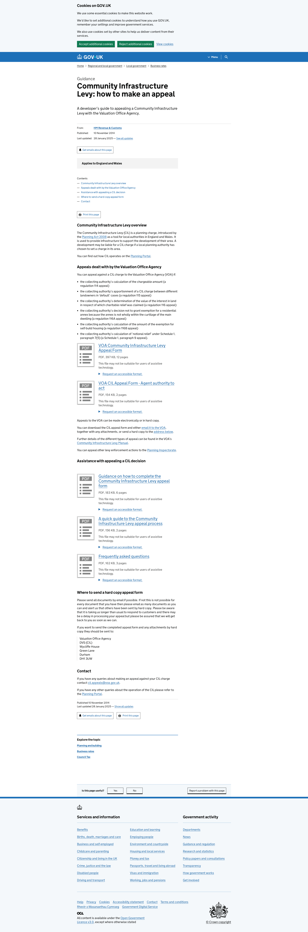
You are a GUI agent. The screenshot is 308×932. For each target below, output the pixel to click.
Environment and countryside (149, 844)
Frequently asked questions (123, 556)
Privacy (91, 902)
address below (163, 432)
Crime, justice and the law (94, 866)
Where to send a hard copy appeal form (102, 196)
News (187, 837)
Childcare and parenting (93, 851)
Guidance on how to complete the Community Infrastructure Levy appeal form (134, 480)
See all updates (124, 138)
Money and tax (139, 858)
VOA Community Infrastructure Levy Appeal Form (132, 348)
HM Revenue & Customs (108, 127)
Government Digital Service (140, 907)
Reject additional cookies (135, 44)
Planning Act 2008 (94, 237)
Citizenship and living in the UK (97, 858)
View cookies (164, 44)
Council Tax (83, 756)
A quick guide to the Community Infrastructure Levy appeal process (130, 521)
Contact (85, 201)
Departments (191, 829)
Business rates (158, 65)
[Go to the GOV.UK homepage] (90, 57)
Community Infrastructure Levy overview (103, 183)
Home (80, 65)
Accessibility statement (128, 902)
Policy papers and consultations (204, 858)
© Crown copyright (218, 922)
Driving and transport (91, 880)
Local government (136, 65)
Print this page (91, 214)
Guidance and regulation (199, 844)
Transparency (192, 866)
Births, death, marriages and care (99, 837)
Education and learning (145, 829)
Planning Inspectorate (161, 450)
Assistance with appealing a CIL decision (103, 192)
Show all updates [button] (124, 706)
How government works (198, 873)
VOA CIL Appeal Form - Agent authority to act (136, 385)
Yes (118, 790)
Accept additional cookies (96, 44)
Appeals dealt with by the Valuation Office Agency (108, 187)
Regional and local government (105, 65)
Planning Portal (140, 256)
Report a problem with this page (206, 790)
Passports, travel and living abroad (152, 866)
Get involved (191, 880)
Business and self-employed (95, 844)
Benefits (82, 829)
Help (80, 902)
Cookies (104, 902)
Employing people (141, 837)
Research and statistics (198, 851)
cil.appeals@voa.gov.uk (104, 683)
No (138, 790)
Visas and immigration (144, 873)
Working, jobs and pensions (148, 880)
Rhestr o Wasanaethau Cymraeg (98, 907)
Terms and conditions (174, 902)
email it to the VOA (153, 428)
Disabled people (87, 873)
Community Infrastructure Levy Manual (102, 443)
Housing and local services (147, 851)
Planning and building (89, 745)
